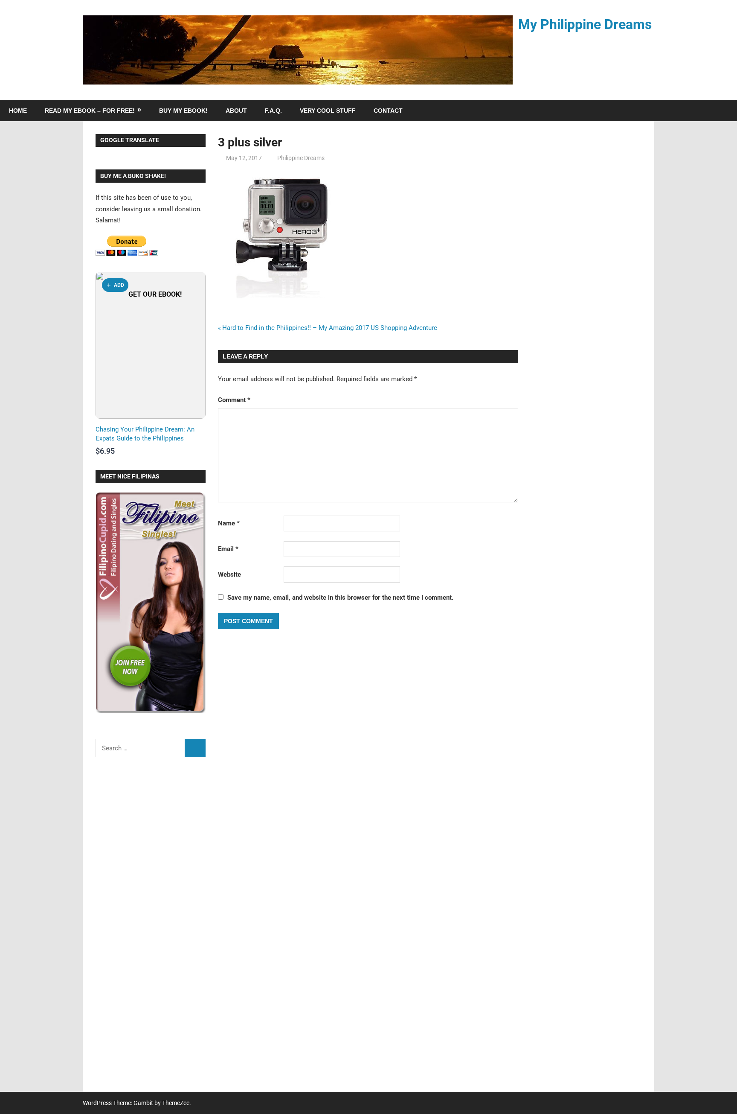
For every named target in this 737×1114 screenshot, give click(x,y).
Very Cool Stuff (328, 110)
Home (18, 110)
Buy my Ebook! (183, 110)
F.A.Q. (273, 110)
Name (229, 523)
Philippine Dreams (301, 158)
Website (229, 574)
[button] (115, 285)
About (236, 110)
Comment (234, 400)
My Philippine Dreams (585, 24)
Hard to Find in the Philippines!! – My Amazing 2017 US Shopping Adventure (329, 328)
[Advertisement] (151, 930)
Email (228, 549)
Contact (388, 110)
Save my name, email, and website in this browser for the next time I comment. (340, 597)
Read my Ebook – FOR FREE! (90, 110)
